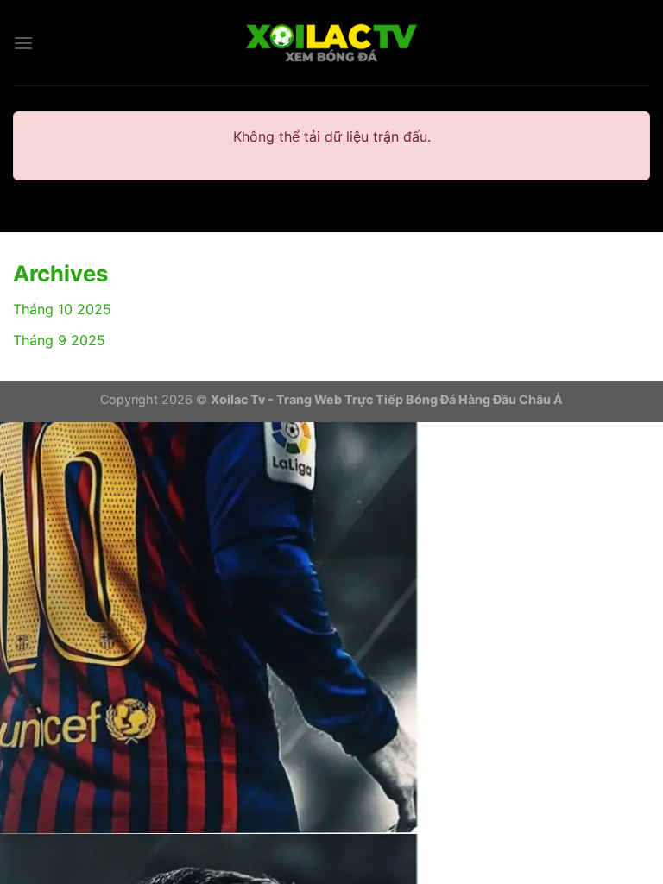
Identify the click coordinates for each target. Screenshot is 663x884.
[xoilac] (331, 43)
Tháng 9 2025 (59, 340)
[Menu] (23, 43)
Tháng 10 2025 (62, 309)
